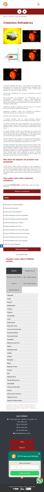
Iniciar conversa (24, 473)
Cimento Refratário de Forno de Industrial (16, 215)
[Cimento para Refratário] (32, 36)
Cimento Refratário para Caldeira (13, 222)
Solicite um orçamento (21, 191)
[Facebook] (22, 477)
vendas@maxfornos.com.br (23, 433)
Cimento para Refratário (11, 208)
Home (22, 442)
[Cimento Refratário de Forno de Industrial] (32, 55)
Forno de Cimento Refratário (12, 244)
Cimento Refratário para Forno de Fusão (16, 237)
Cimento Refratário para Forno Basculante (16, 230)
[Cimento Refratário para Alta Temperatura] (12, 74)
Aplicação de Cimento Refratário (13, 204)
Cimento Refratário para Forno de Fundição (16, 233)
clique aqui (25, 185)
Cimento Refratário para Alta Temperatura (16, 219)
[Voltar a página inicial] (5, 4)
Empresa (22, 447)
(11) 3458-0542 (22, 424)
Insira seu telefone (24, 463)
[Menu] (38, 4)
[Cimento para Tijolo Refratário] (12, 55)
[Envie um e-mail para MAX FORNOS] (24, 11)
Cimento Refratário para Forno (13, 226)
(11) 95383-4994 (15, 185)
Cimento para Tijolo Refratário (13, 212)
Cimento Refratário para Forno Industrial (15, 240)
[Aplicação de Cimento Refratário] (12, 36)
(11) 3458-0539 (22, 427)
